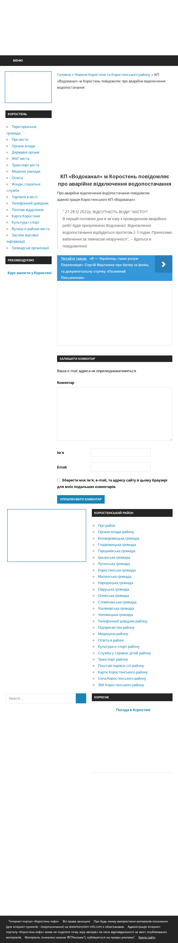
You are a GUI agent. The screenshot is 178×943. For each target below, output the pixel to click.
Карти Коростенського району (123, 672)
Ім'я (60, 452)
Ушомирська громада (116, 608)
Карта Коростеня (26, 216)
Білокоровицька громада (118, 538)
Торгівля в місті (25, 197)
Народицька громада (115, 582)
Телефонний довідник (30, 203)
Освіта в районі (111, 640)
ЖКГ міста (20, 158)
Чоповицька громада (115, 614)
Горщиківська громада (116, 550)
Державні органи (26, 152)
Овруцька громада (113, 589)
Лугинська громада (114, 563)
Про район (106, 525)
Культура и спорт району (119, 646)
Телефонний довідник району (122, 621)
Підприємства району (116, 627)
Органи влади (23, 146)
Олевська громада (113, 595)
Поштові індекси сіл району (121, 665)
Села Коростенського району (122, 678)
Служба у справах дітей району (124, 653)
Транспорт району (113, 659)
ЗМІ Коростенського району (121, 685)
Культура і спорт (26, 222)
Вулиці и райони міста (30, 228)
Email (62, 467)
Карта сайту (146, 937)
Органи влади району (116, 531)
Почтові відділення (28, 209)
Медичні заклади (26, 171)
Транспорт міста (25, 165)
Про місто (20, 139)
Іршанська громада (114, 557)
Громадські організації (30, 248)
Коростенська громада (117, 570)
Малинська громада (114, 576)
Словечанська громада (117, 602)
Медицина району (113, 633)
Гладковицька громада (117, 544)
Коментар (65, 382)
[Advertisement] (89, 38)
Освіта (17, 177)
